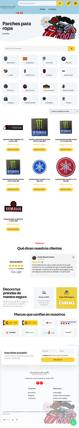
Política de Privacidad (59, 355)
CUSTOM (49, 63)
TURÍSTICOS (30, 75)
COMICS (49, 75)
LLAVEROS (49, 103)
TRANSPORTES (29, 103)
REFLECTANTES (68, 90)
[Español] (22, 13)
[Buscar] (59, 3)
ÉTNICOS (10, 90)
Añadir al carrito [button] (13, 149)
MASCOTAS (29, 90)
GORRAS (10, 103)
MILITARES (10, 63)
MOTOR (68, 63)
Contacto (52, 9)
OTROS (68, 103)
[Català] (17, 13)
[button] (73, 422)
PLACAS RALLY (49, 90)
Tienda (42, 9)
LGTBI (10, 75)
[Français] (19, 13)
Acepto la (55, 355)
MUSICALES (68, 75)
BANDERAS (30, 63)
